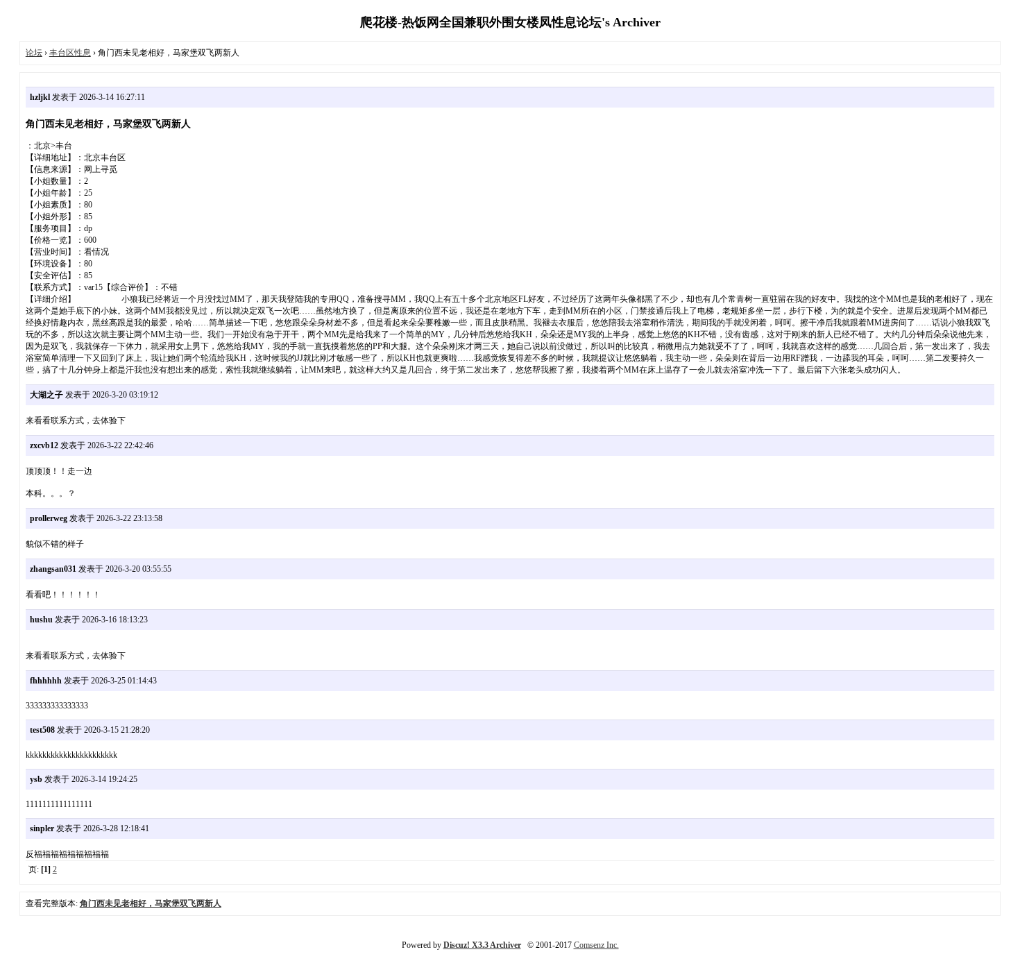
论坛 (34, 53)
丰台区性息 (70, 53)
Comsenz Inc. (596, 945)
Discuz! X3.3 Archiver (482, 945)
